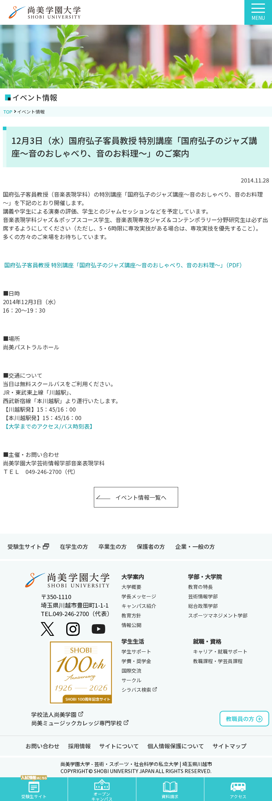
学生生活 (132, 641)
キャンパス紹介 (138, 605)
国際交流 (131, 670)
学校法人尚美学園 (54, 714)
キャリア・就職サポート (220, 651)
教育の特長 (200, 586)
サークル (131, 680)
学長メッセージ (138, 596)
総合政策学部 (203, 605)
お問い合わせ (43, 746)
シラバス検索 (136, 689)
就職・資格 (207, 641)
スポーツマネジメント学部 (218, 615)
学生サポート (136, 651)
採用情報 (79, 746)
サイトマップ (229, 746)
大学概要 (131, 586)
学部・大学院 (205, 576)
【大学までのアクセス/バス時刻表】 (49, 426)
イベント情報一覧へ (140, 497)
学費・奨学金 (136, 660)
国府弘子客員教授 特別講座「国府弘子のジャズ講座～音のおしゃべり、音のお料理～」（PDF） (124, 265)
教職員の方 (240, 718)
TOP (8, 111)
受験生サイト (24, 546)
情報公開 (131, 624)
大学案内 (132, 576)
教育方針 (131, 615)
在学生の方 (74, 546)
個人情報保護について (175, 746)
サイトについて (119, 746)
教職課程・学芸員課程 (218, 660)
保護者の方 (151, 546)
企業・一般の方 (195, 546)
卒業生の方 (112, 546)
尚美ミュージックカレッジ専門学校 (77, 723)
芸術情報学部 (203, 596)
